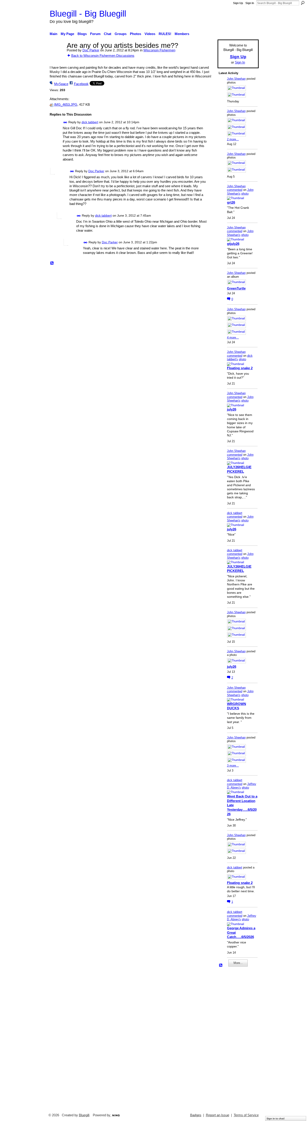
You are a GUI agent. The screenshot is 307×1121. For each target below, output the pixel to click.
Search (303, 3)
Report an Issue (217, 1115)
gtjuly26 (233, 244)
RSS (52, 263)
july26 (231, 409)
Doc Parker (90, 50)
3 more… (233, 765)
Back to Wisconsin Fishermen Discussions (102, 55)
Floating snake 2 (240, 368)
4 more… (233, 337)
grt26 (231, 202)
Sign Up (238, 3)
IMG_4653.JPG (65, 104)
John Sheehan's (240, 191)
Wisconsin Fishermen (159, 50)
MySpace (61, 84)
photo (245, 193)
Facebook (81, 84)
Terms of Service (246, 1115)
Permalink (65, 122)
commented (234, 189)
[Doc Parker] (57, 53)
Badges (195, 1115)
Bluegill (84, 1115)
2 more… (233, 139)
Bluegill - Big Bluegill (88, 13)
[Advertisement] (232, 1038)
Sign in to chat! (276, 1118)
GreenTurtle (236, 288)
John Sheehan (236, 78)
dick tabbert (90, 122)
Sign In (249, 3)
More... (238, 963)
